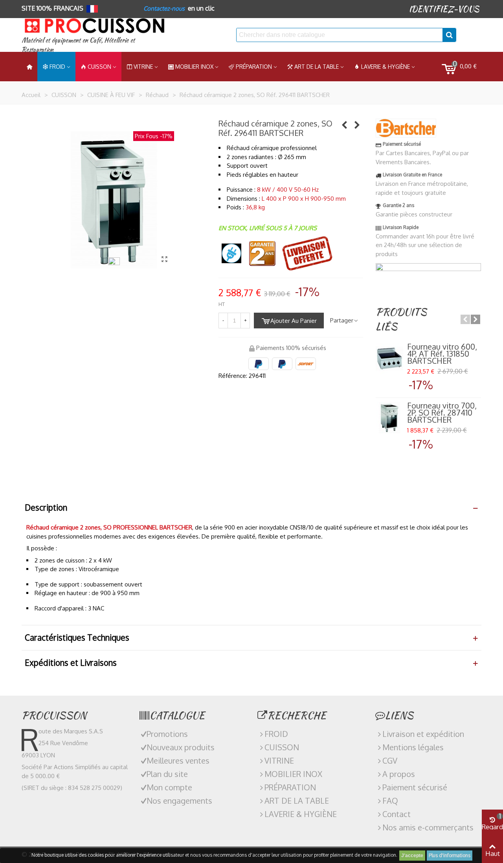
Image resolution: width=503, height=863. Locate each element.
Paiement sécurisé (414, 787)
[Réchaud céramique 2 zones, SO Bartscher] (164, 259)
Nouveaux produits (181, 747)
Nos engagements (179, 800)
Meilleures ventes (178, 760)
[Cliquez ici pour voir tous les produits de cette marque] (406, 128)
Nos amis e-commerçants (428, 827)
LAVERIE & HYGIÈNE (385, 66)
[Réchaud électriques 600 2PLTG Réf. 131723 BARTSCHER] (345, 124)
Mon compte (169, 787)
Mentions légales (413, 747)
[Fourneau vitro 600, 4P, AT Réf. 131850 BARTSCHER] (389, 358)
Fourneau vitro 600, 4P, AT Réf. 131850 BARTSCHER (442, 353)
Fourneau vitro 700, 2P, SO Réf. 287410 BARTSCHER (442, 412)
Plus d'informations (449, 855)
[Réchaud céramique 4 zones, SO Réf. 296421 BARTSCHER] (357, 124)
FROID (57, 66)
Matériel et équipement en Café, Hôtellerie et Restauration (78, 45)
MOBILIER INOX (194, 66)
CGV (389, 760)
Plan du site (167, 774)
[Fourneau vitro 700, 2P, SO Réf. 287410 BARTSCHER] (389, 417)
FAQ (390, 800)
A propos (398, 774)
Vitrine (143, 66)
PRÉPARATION (254, 66)
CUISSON (99, 66)
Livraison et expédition (423, 734)
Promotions (167, 734)
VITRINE (279, 760)
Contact (396, 814)
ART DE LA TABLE (316, 66)
